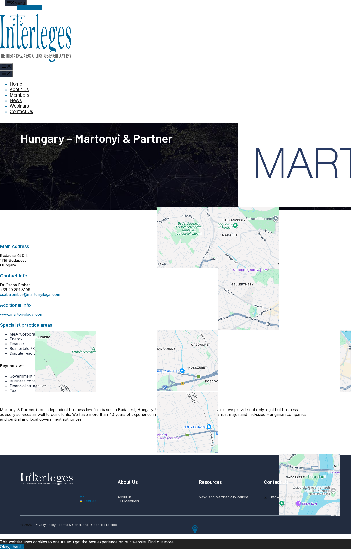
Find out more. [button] (161, 541)
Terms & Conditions (73, 525)
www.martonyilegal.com (21, 314)
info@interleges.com (287, 497)
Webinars (19, 106)
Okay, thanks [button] (12, 546)
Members (19, 95)
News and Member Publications (224, 497)
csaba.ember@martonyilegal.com (30, 294)
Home (16, 84)
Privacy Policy (45, 525)
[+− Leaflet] (195, 280)
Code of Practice (104, 525)
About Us (19, 89)
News (16, 100)
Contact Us (21, 111)
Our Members (128, 501)
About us (125, 497)
